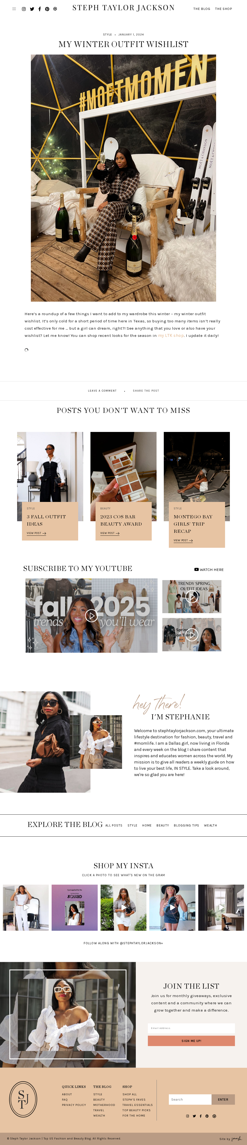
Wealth (210, 825)
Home (147, 825)
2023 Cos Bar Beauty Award (121, 520)
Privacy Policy (74, 1105)
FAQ (65, 1099)
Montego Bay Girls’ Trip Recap (193, 524)
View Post (34, 533)
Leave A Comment (102, 390)
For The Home (134, 1115)
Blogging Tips (186, 825)
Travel (98, 1110)
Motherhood (104, 1105)
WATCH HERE (211, 569)
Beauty (105, 508)
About (67, 1094)
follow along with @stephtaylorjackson (123, 943)
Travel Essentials (138, 1105)
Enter (223, 1099)
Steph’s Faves (134, 1099)
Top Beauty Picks (137, 1110)
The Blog (201, 9)
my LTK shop (171, 335)
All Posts (114, 825)
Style (107, 34)
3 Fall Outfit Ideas (46, 520)
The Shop (223, 9)
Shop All (130, 1094)
